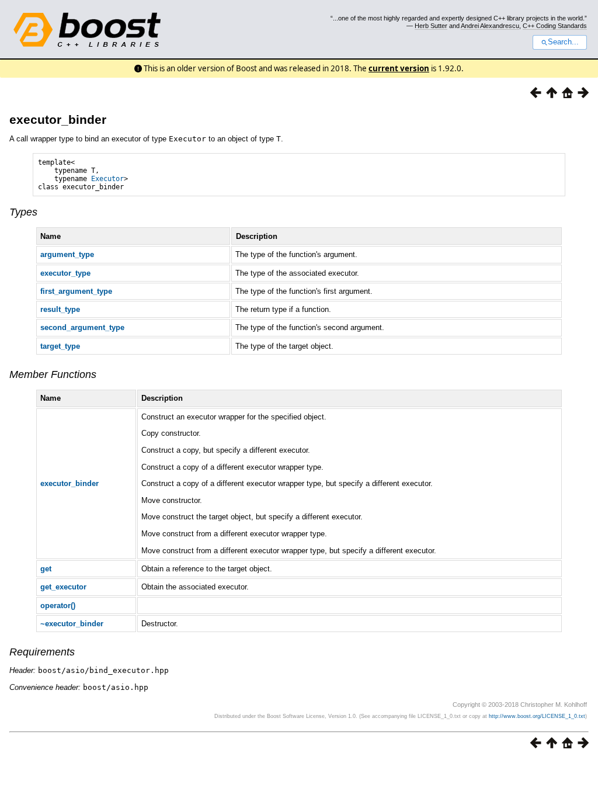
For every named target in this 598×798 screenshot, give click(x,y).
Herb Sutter (431, 25)
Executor (107, 179)
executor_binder (57, 119)
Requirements (42, 652)
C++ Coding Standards (555, 25)
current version (398, 68)
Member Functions (52, 374)
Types (23, 212)
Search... (563, 42)
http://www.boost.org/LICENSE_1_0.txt (537, 716)
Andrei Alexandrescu (490, 25)
